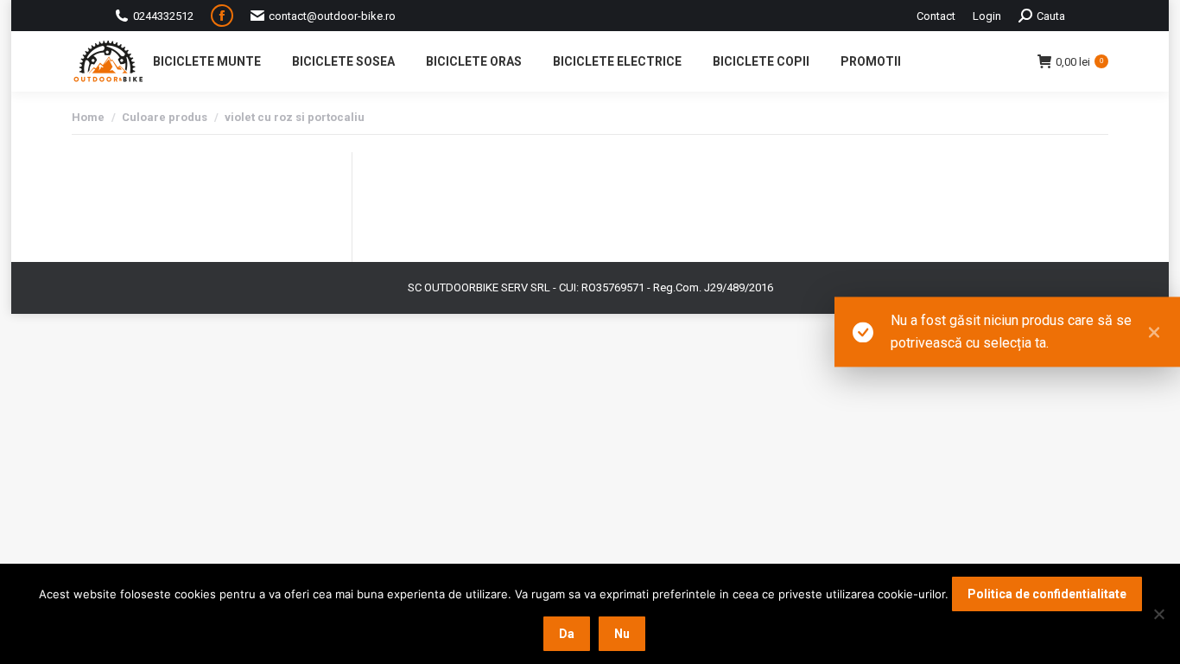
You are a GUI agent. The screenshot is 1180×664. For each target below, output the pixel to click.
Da (566, 634)
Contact (936, 16)
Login (987, 16)
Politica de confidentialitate (1046, 594)
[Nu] (1158, 613)
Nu (622, 634)
